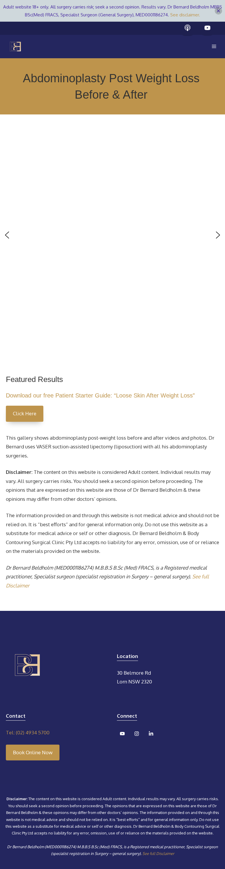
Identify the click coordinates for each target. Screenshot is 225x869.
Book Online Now (32, 752)
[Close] (218, 11)
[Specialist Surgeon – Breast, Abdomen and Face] (15, 46)
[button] (7, 235)
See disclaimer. (185, 15)
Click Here (24, 413)
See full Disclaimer (158, 853)
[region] (112, 239)
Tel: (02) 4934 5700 (28, 732)
